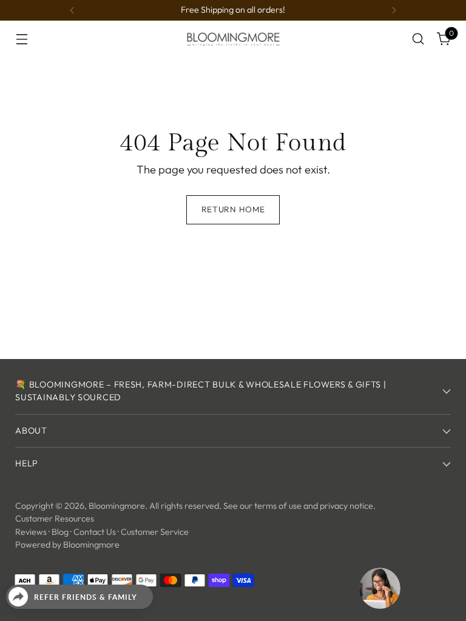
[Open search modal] (418, 39)
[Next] (393, 10)
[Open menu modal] (21, 39)
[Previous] (72, 10)
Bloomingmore (117, 505)
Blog (60, 531)
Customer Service (155, 531)
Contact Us (94, 531)
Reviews (31, 531)
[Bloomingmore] (233, 38)
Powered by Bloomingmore (67, 544)
